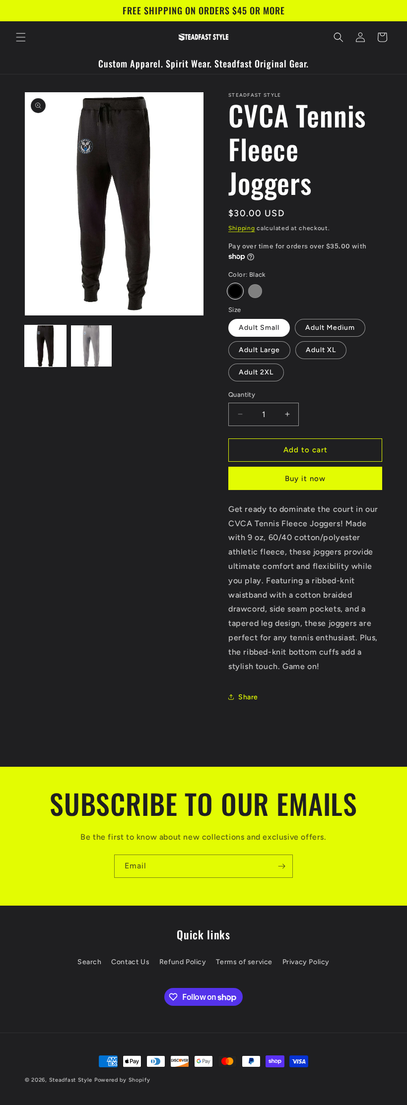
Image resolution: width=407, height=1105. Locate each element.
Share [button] (248, 697)
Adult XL (321, 350)
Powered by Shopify (122, 1080)
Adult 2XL (256, 372)
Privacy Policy (306, 962)
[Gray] (255, 291)
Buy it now (305, 478)
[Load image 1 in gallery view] (45, 346)
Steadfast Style (71, 1080)
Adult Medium (330, 327)
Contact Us (130, 962)
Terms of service (244, 962)
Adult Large (259, 350)
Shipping (241, 228)
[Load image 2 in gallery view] (91, 346)
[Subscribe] (281, 866)
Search (89, 962)
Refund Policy (182, 962)
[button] (21, 37)
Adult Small (259, 327)
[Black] (235, 291)
